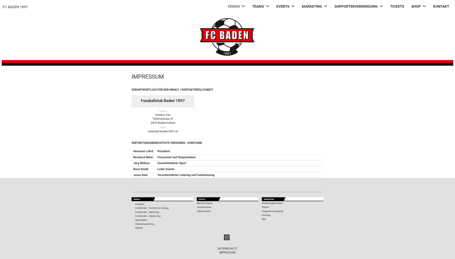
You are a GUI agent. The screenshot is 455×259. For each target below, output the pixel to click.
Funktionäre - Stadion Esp (148, 216)
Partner (265, 207)
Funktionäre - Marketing (147, 212)
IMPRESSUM (227, 252)
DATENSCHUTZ (227, 248)
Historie (139, 228)
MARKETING (312, 6)
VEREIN (234, 6)
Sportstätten (141, 220)
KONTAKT (441, 6)
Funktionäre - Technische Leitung (151, 208)
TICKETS (397, 6)
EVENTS (282, 6)
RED (264, 219)
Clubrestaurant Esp (144, 224)
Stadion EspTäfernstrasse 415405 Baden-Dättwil (163, 119)
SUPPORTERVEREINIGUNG (356, 6)
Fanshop (266, 215)
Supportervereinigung (272, 211)
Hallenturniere (204, 211)
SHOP (416, 6)
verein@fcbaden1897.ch (163, 131)
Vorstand (139, 204)
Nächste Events (205, 203)
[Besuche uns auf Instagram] (227, 238)
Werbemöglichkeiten (272, 203)
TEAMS (258, 6)
